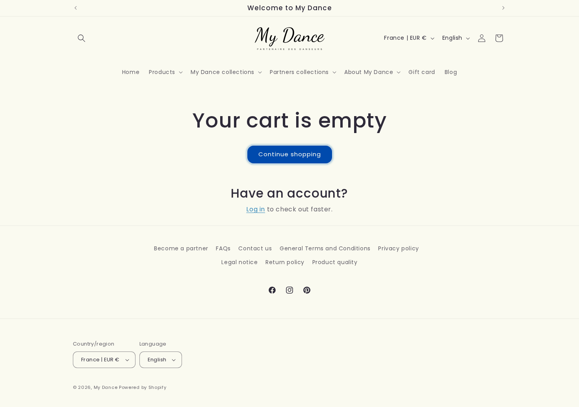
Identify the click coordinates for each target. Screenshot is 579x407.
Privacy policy (398, 248)
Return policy (284, 262)
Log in (255, 209)
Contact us (255, 248)
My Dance (106, 387)
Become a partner (181, 248)
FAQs (223, 248)
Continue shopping (289, 154)
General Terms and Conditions (325, 248)
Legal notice (239, 262)
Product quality (335, 262)
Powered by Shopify (143, 387)
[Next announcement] (503, 7)
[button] (81, 38)
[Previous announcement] (75, 7)
